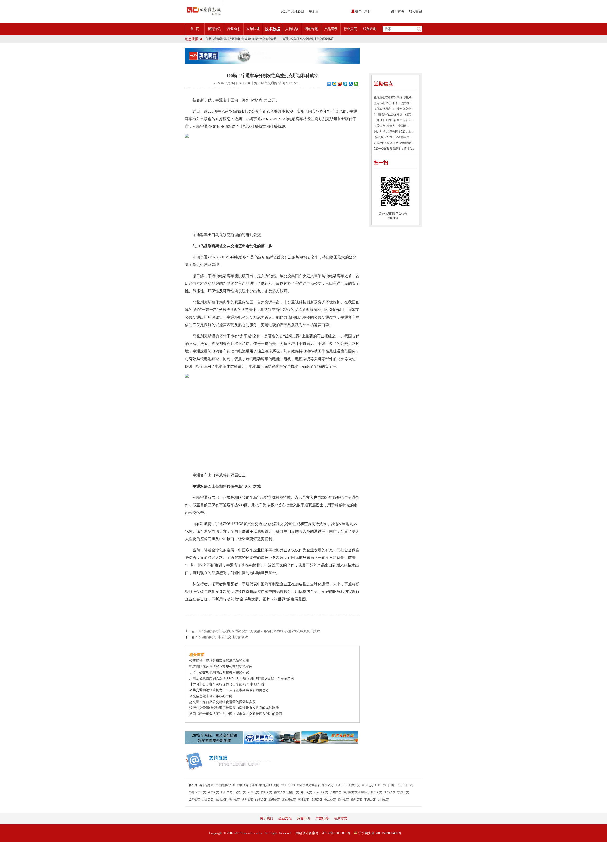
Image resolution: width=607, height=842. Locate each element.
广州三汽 (407, 785)
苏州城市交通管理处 (356, 792)
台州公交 (221, 799)
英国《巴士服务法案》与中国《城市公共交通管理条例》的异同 (235, 714)
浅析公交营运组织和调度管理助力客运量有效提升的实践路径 (234, 708)
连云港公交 (289, 799)
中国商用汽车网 (225, 785)
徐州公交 (356, 799)
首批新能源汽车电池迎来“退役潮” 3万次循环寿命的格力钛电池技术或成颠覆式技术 (259, 631)
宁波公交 (403, 792)
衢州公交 (247, 799)
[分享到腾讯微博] (345, 84)
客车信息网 (206, 785)
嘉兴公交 (274, 799)
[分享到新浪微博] (340, 84)
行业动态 (233, 29)
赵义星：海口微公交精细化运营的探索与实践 (222, 702)
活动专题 (311, 29)
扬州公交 (343, 799)
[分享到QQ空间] (334, 84)
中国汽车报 (288, 785)
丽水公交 (261, 799)
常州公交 (370, 799)
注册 (367, 11)
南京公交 (279, 792)
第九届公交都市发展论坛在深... (393, 97)
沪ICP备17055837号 (336, 833)
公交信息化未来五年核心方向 (210, 696)
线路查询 (369, 29)
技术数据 (272, 29)
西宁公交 (213, 792)
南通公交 (303, 799)
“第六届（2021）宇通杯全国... (392, 137)
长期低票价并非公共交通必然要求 (223, 637)
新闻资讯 (214, 29)
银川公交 (226, 792)
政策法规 (253, 29)
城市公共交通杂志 (308, 785)
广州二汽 (394, 785)
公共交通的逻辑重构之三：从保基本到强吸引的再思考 (229, 690)
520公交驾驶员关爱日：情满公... (394, 148)
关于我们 (266, 818)
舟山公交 (207, 799)
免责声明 (303, 818)
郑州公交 (306, 792)
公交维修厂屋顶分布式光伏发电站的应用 (219, 660)
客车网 (193, 785)
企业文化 (285, 818)
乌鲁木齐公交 (197, 792)
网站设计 (302, 833)
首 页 (194, 29)
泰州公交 (316, 799)
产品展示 (330, 29)
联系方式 (340, 818)
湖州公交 (234, 799)
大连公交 (335, 792)
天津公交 (354, 785)
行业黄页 (350, 29)
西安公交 (240, 792)
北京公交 (327, 785)
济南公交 (293, 792)
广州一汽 (380, 785)
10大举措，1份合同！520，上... (393, 131)
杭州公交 (266, 792)
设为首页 (397, 11)
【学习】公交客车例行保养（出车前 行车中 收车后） (228, 684)
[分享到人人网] (351, 84)
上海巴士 (340, 785)
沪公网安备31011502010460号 (379, 833)
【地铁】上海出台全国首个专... (393, 120)
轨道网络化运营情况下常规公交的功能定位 (220, 666)
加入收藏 (415, 11)
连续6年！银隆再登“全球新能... (393, 143)
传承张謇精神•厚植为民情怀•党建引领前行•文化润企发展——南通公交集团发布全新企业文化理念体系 (270, 39)
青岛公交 (389, 792)
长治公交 (383, 799)
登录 (358, 11)
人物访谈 (292, 29)
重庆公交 (367, 785)
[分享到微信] (356, 84)
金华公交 (194, 799)
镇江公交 (330, 799)
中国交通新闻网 (269, 785)
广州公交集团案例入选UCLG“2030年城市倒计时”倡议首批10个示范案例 (241, 678)
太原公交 (253, 792)
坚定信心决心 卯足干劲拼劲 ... (393, 103)
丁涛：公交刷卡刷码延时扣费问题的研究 (219, 672)
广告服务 (322, 818)
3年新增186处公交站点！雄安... (393, 114)
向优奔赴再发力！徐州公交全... (393, 108)
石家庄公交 (321, 792)
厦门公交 (376, 792)
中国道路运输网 (247, 785)
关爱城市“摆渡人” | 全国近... (391, 126)
